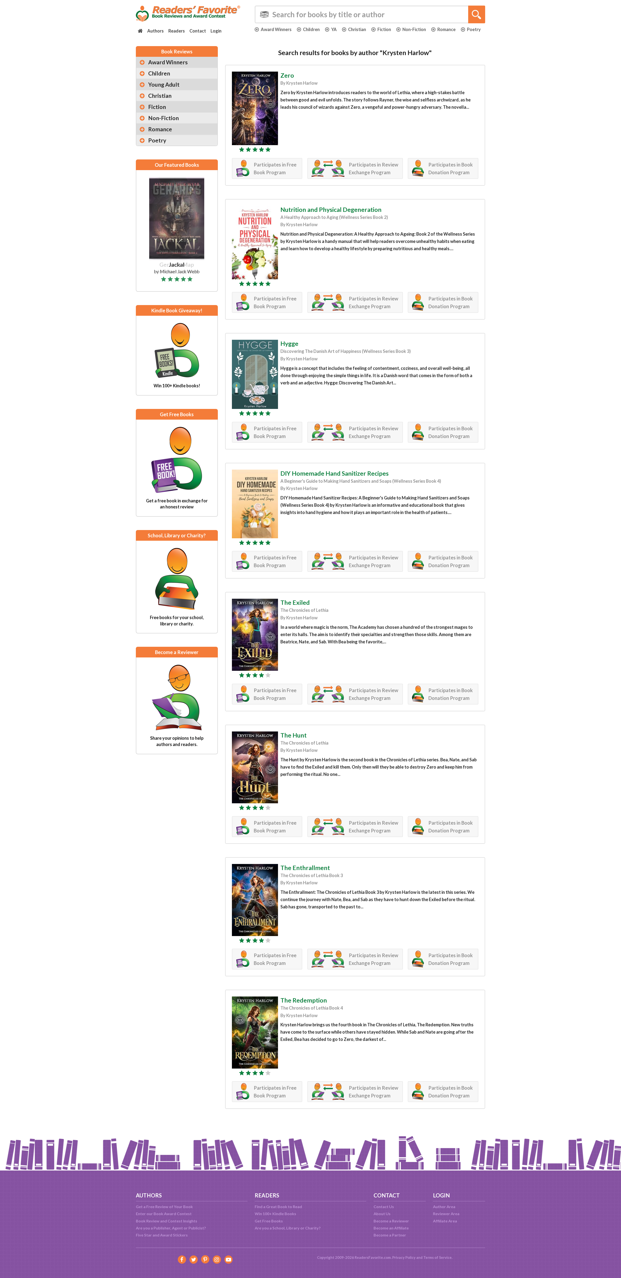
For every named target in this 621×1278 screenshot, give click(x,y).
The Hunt (293, 735)
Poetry (474, 29)
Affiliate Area (445, 1221)
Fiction (384, 29)
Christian (357, 29)
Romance (446, 29)
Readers (176, 30)
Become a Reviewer (391, 1221)
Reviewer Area (446, 1213)
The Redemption (303, 1000)
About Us (382, 1213)
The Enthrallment (305, 867)
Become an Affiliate (391, 1228)
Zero (287, 75)
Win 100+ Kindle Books (275, 1213)
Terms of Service (437, 1257)
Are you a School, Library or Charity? (288, 1228)
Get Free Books (269, 1221)
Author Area (444, 1206)
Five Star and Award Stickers (162, 1235)
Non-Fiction (414, 29)
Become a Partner (390, 1235)
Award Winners (276, 29)
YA (334, 29)
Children (311, 29)
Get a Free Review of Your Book (164, 1206)
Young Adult (164, 84)
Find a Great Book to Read (278, 1206)
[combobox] (369, 14)
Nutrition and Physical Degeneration (331, 209)
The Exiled (295, 602)
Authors (155, 30)
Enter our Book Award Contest (164, 1213)
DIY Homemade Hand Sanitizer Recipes (334, 473)
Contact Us (384, 1206)
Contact (197, 30)
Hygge (289, 343)
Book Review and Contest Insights (166, 1221)
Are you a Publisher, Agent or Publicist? (171, 1228)
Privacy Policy (404, 1257)
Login (216, 30)
